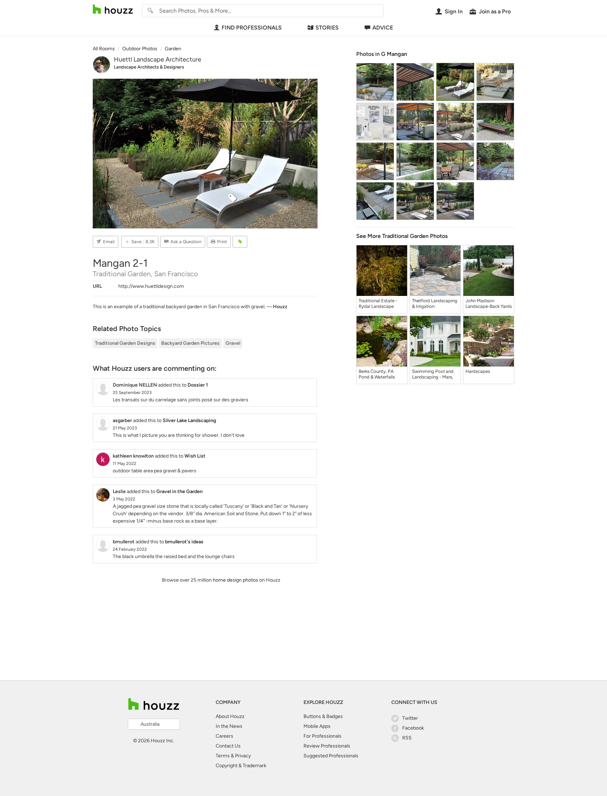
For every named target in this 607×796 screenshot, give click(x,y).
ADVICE (382, 27)
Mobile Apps (317, 726)
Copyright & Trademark (241, 766)
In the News (229, 726)
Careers (224, 736)
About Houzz (230, 716)
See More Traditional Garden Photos (402, 236)
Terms (223, 756)
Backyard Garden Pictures (190, 343)
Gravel (233, 343)
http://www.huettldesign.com (151, 286)
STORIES (327, 27)
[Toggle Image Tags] (240, 242)
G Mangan (394, 54)
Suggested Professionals (331, 756)
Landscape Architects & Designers (149, 67)
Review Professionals (327, 746)
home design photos (235, 580)
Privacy (243, 756)
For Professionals (322, 736)
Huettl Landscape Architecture (157, 59)
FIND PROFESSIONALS (252, 27)
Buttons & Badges (323, 716)
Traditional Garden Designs (125, 343)
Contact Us (228, 746)
